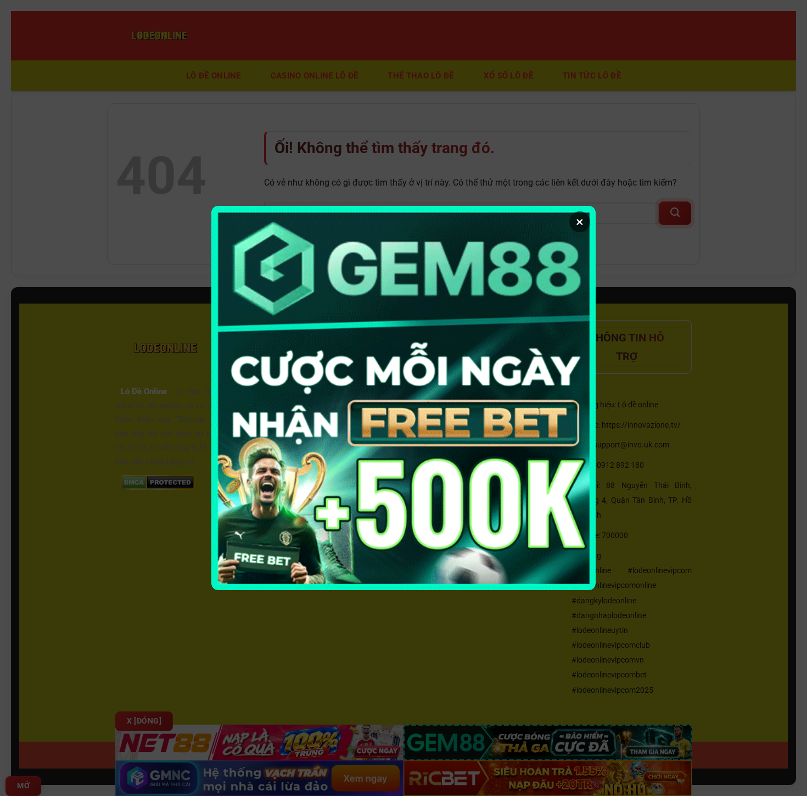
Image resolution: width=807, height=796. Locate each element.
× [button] (580, 222)
